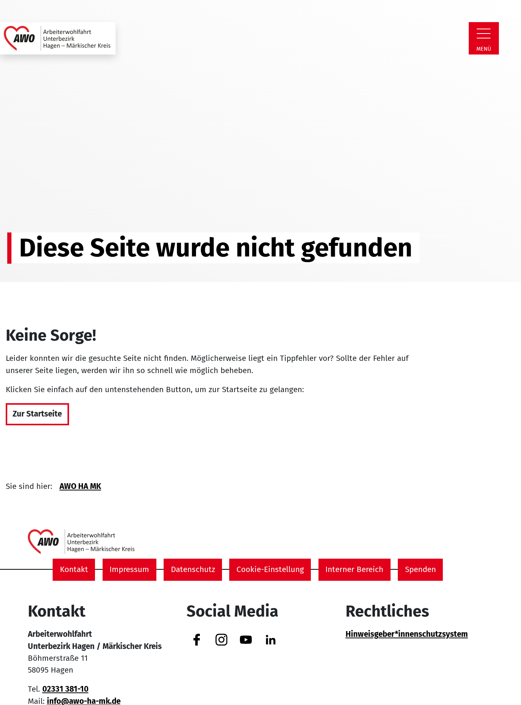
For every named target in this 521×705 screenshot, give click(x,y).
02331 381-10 (65, 689)
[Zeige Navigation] (483, 33)
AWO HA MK (80, 486)
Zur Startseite (37, 414)
